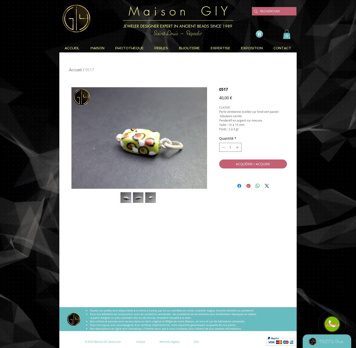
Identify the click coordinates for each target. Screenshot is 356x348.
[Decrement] (223, 147)
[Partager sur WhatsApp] (258, 186)
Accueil (75, 69)
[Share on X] (267, 186)
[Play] (259, 34)
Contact (140, 341)
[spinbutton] (230, 147)
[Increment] (238, 147)
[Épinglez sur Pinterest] (248, 186)
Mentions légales (169, 341)
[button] (287, 34)
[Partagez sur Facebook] (239, 186)
